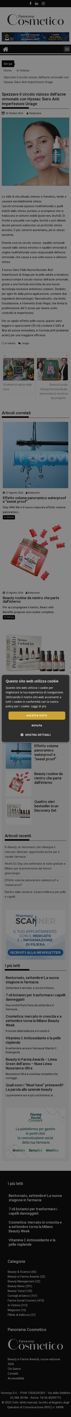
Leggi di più (38, 706)
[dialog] (35, 708)
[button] (36, 735)
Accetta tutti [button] (37, 715)
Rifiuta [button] (37, 725)
